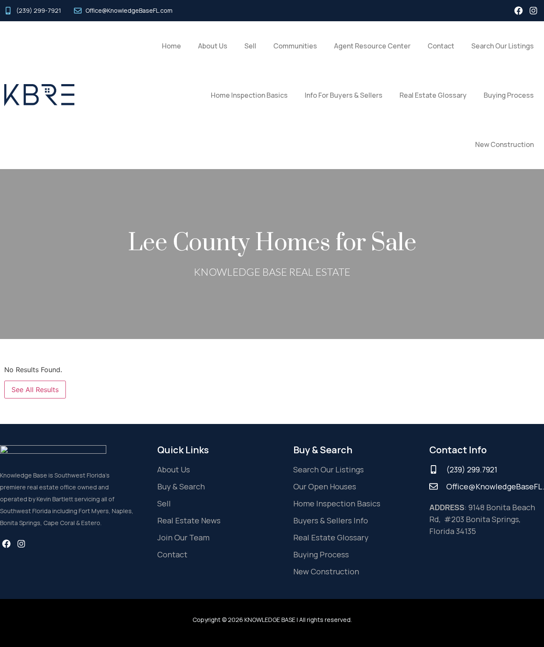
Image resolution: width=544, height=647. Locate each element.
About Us (212, 46)
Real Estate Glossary (433, 95)
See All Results (35, 389)
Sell (250, 46)
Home (171, 46)
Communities (295, 46)
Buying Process (509, 95)
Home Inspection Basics (249, 95)
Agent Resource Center (372, 46)
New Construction (504, 144)
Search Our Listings (502, 46)
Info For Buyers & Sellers (343, 95)
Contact (441, 46)
